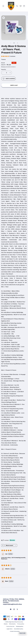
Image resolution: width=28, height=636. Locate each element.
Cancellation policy (18, 628)
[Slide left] (10, 43)
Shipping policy (19, 626)
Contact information (15, 631)
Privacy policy (20, 623)
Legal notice (9, 628)
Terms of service (10, 626)
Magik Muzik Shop (13, 621)
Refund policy (12, 623)
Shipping (3, 66)
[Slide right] (17, 43)
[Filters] (2, 545)
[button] (3, 6)
